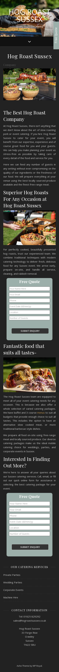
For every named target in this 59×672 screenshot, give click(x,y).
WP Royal (37, 665)
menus (41, 412)
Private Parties (11, 574)
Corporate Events (13, 590)
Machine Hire (10, 597)
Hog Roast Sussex (29, 15)
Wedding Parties (12, 582)
